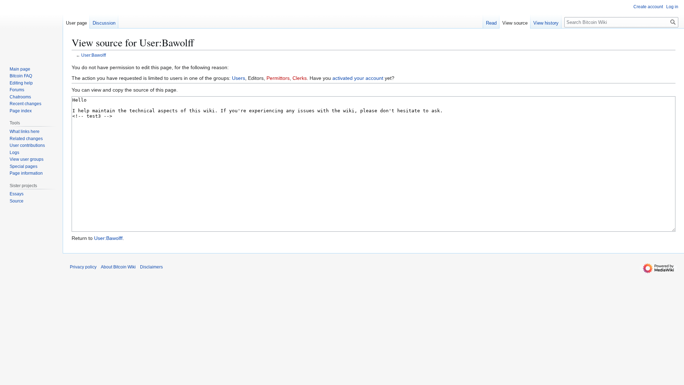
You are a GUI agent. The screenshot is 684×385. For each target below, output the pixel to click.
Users (238, 78)
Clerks (299, 78)
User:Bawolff (93, 55)
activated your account (357, 78)
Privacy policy (83, 267)
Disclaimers (151, 267)
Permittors (278, 78)
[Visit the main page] (31, 28)
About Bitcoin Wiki (118, 267)
